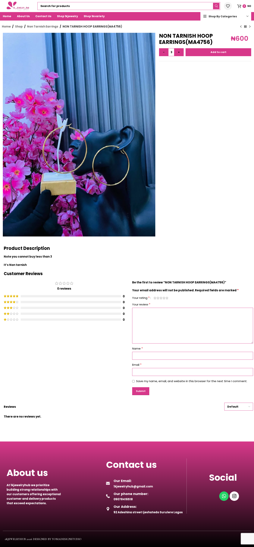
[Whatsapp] (224, 496)
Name (137, 348)
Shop (19, 26)
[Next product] (250, 26)
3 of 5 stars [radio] (160, 298)
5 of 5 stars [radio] (166, 298)
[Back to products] (245, 26)
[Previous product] (241, 26)
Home (6, 26)
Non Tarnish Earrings (42, 26)
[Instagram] (234, 496)
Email (137, 365)
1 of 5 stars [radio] (154, 298)
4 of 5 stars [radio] (163, 298)
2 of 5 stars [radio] (157, 298)
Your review (141, 304)
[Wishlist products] (228, 6)
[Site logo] (18, 6)
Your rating (141, 297)
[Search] (216, 6)
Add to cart (218, 52)
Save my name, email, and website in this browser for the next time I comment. (191, 381)
